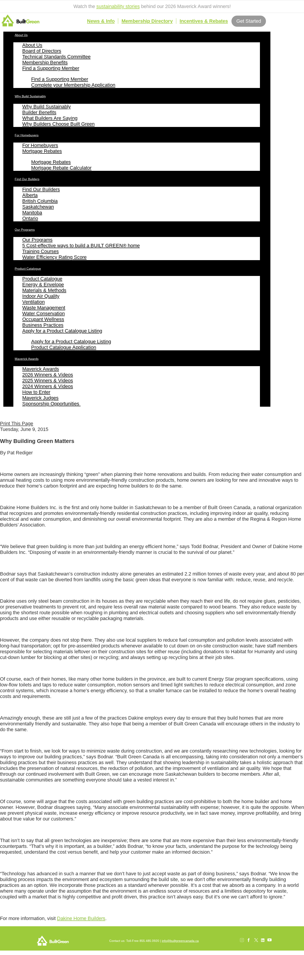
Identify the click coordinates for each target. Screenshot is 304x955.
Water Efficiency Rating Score (54, 257)
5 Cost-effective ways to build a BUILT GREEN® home (81, 245)
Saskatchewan (38, 207)
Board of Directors (41, 51)
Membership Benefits (45, 62)
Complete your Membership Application (73, 85)
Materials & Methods (44, 290)
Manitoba (32, 212)
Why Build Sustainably (30, 96)
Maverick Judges (40, 398)
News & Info (101, 21)
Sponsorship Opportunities (51, 403)
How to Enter (36, 392)
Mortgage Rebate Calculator (61, 168)
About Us (21, 35)
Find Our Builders (27, 179)
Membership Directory (147, 21)
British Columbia (40, 201)
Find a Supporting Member (50, 68)
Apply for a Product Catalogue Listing (62, 331)
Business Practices (42, 325)
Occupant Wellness (43, 319)
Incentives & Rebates (204, 21)
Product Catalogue (28, 268)
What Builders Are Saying (49, 118)
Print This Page (16, 423)
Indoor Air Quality (40, 296)
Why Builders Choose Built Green (58, 124)
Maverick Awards (27, 359)
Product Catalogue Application (63, 347)
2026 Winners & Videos (47, 375)
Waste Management (43, 307)
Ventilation (33, 302)
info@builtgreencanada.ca (180, 941)
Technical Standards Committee (56, 56)
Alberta (30, 195)
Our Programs (25, 229)
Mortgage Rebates (42, 151)
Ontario (30, 218)
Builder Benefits (39, 112)
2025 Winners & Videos (47, 380)
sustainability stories (118, 6)
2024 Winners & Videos (47, 386)
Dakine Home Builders (81, 918)
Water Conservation (43, 313)
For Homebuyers (27, 135)
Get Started (248, 21)
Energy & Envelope (43, 284)
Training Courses (40, 251)
